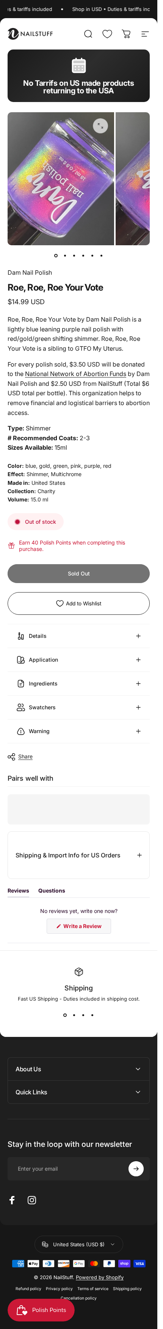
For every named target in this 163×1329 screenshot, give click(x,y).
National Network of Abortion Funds (75, 374)
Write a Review (86, 927)
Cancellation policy (79, 1298)
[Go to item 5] (92, 255)
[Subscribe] (136, 1168)
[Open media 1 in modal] (100, 125)
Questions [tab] (51, 892)
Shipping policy (127, 1288)
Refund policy (28, 1288)
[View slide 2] (74, 1015)
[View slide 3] (83, 1015)
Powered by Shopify (100, 1277)
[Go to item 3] (74, 255)
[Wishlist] (107, 34)
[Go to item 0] (56, 255)
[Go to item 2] (65, 255)
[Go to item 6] (101, 255)
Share (25, 756)
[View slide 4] (92, 1015)
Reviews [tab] (18, 892)
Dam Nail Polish (30, 272)
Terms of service (92, 1288)
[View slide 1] (65, 1015)
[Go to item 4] (83, 255)
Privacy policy (59, 1288)
